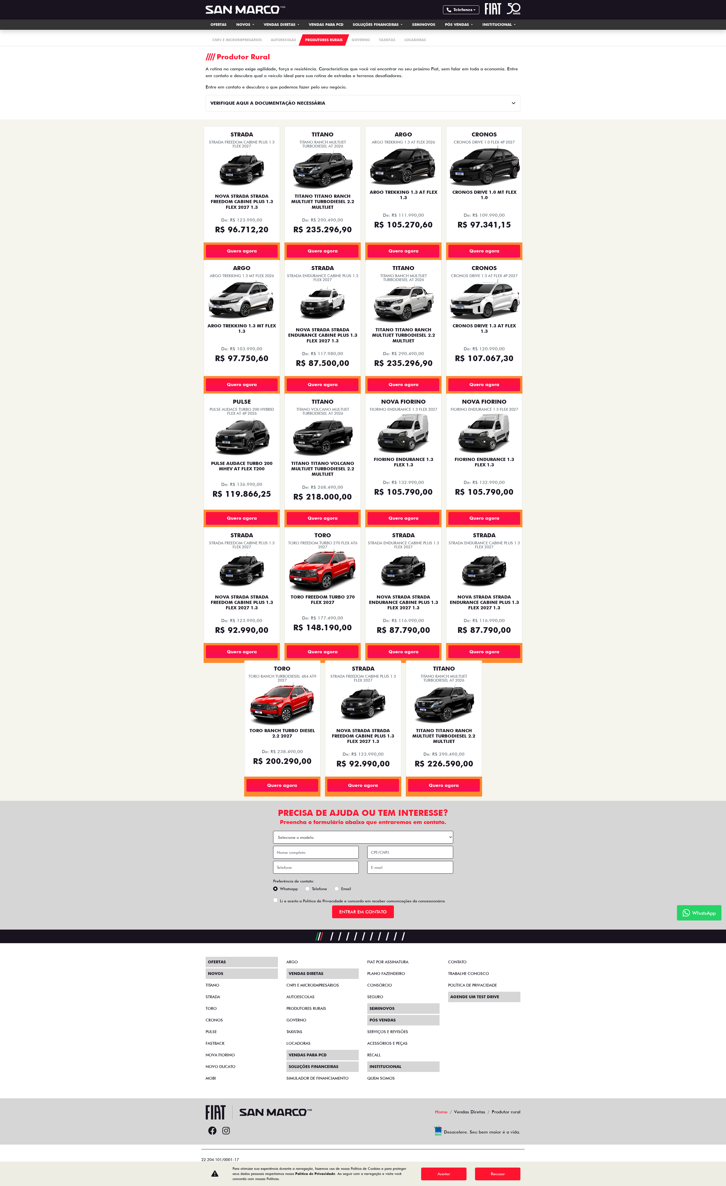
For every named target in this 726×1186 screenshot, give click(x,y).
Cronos (214, 1020)
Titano (212, 985)
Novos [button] (244, 24)
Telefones (462, 9)
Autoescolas (300, 997)
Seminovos (423, 24)
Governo (296, 1020)
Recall (374, 1055)
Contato (457, 962)
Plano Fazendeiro (386, 973)
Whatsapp (289, 888)
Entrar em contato (363, 912)
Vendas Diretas (280, 24)
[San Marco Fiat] (245, 9)
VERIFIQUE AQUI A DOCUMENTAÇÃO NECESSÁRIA (267, 103)
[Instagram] (226, 1131)
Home (441, 1112)
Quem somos (381, 1078)
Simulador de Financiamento (317, 1078)
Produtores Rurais (306, 1008)
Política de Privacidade (323, 901)
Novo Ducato (220, 1066)
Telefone (319, 888)
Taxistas (294, 1031)
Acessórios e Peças (387, 1043)
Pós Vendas (457, 24)
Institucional (497, 24)
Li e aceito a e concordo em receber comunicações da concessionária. (363, 901)
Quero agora (242, 251)
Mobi (211, 1078)
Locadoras (298, 1043)
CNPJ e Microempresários (312, 985)
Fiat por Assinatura (387, 962)
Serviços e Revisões (387, 1031)
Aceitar (444, 1174)
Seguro (375, 997)
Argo (292, 962)
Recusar (498, 1174)
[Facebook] (212, 1131)
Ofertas (218, 24)
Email (346, 888)
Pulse (211, 1031)
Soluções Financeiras (376, 24)
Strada (213, 997)
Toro (211, 1008)
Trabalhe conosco (468, 973)
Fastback (215, 1043)
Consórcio (379, 985)
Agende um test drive (474, 997)
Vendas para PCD (326, 24)
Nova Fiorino (220, 1055)
